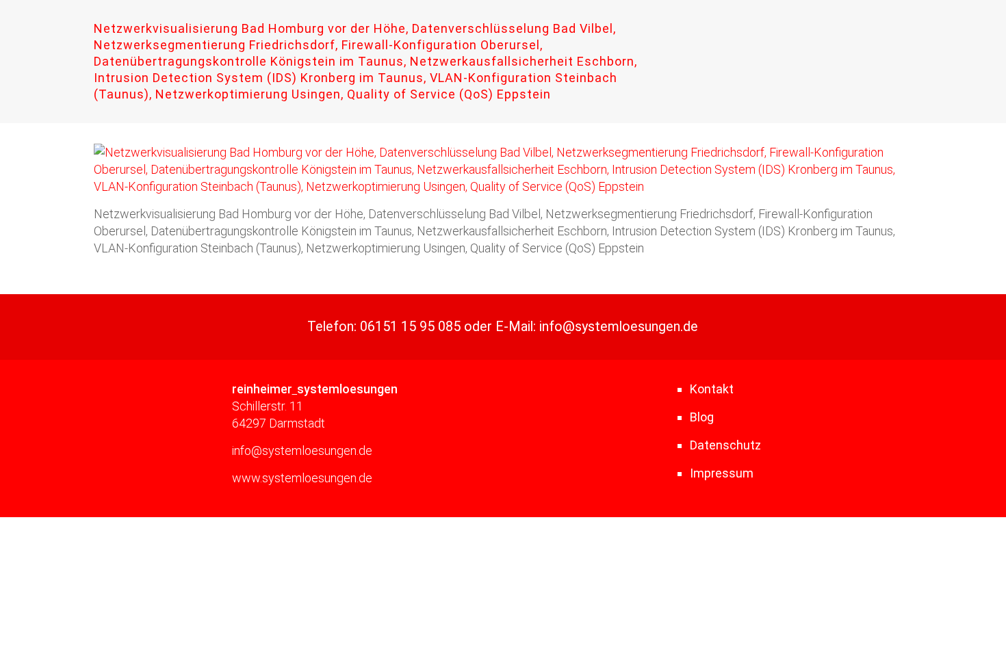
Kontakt (712, 389)
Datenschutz (725, 445)
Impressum (721, 473)
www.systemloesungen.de (302, 478)
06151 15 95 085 (410, 327)
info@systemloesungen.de (618, 327)
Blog (702, 417)
